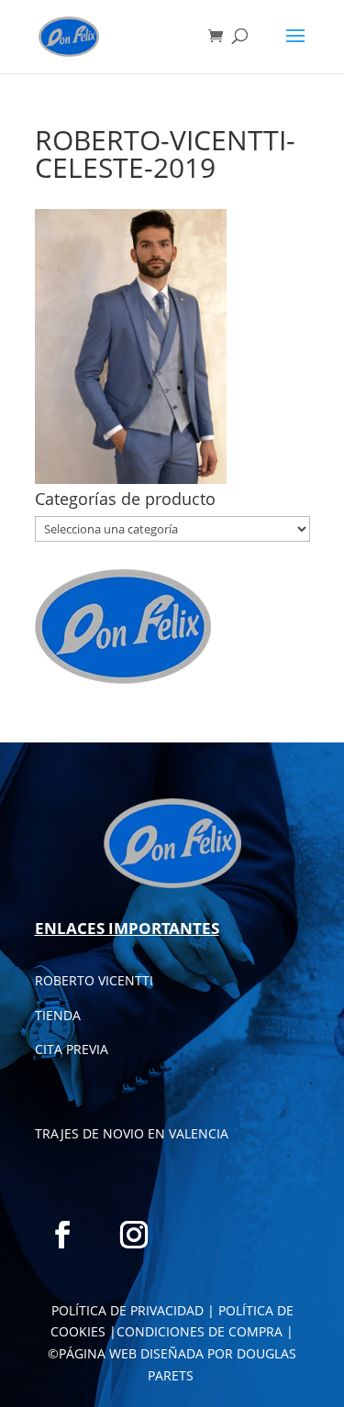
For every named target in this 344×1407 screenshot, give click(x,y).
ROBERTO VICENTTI (94, 980)
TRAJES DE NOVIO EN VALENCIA (131, 1133)
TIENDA (58, 1015)
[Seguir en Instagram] (133, 1234)
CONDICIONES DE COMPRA (200, 1331)
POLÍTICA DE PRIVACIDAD (127, 1310)
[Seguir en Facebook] (62, 1234)
